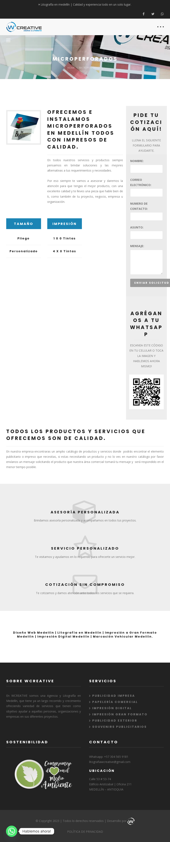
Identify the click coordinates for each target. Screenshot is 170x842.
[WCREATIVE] (24, 27)
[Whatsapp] (162, 14)
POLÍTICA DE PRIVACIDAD (85, 832)
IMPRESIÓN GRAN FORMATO (120, 714)
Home (71, 68)
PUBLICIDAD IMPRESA (113, 696)
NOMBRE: (137, 161)
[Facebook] (143, 14)
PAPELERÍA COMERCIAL (115, 702)
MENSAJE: (137, 246)
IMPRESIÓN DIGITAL (112, 708)
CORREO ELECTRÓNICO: (140, 182)
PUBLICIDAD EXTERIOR (114, 720)
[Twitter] (153, 14)
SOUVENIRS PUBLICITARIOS (119, 727)
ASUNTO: (136, 227)
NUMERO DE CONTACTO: (139, 206)
